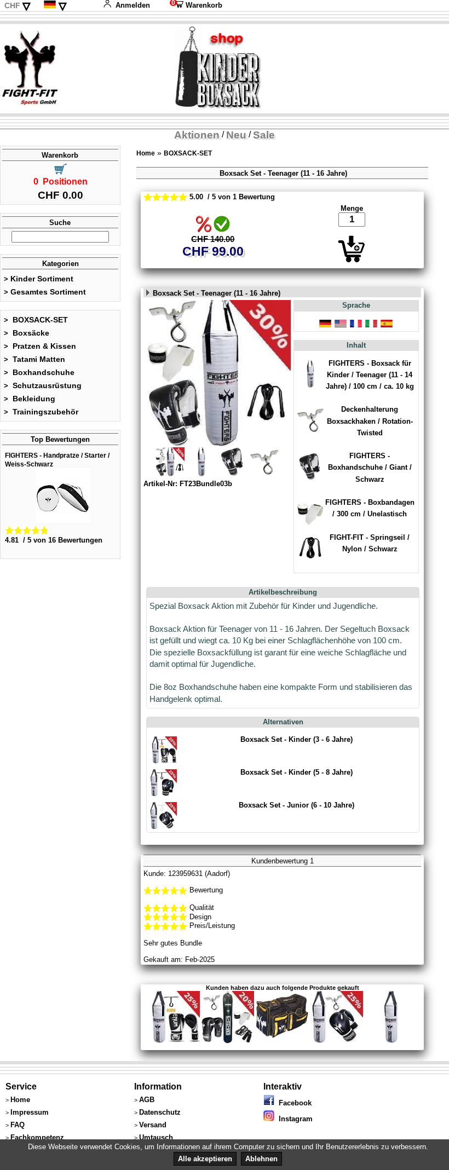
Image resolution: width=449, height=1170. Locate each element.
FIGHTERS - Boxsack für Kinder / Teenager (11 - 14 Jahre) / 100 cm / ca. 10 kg (370, 374)
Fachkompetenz (37, 1137)
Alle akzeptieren (205, 1159)
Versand (152, 1125)
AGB (146, 1100)
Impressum (29, 1112)
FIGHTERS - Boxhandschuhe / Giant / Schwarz (370, 467)
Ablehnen (261, 1159)
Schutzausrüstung (43, 385)
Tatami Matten (34, 359)
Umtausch (156, 1137)
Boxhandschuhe (39, 372)
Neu (236, 135)
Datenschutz (160, 1112)
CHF (12, 5)
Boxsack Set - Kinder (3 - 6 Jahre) (296, 739)
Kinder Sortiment (38, 278)
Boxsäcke (26, 332)
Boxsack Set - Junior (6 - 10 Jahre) (296, 805)
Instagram (293, 1119)
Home (145, 153)
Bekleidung (29, 398)
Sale (264, 135)
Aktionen (197, 135)
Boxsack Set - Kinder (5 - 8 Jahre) (296, 772)
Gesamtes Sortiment (45, 291)
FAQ (17, 1125)
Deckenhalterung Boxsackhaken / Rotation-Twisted (370, 420)
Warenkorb (196, 5)
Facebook (293, 1103)
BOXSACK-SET (36, 319)
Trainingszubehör (41, 411)
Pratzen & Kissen (40, 346)
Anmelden (132, 5)
